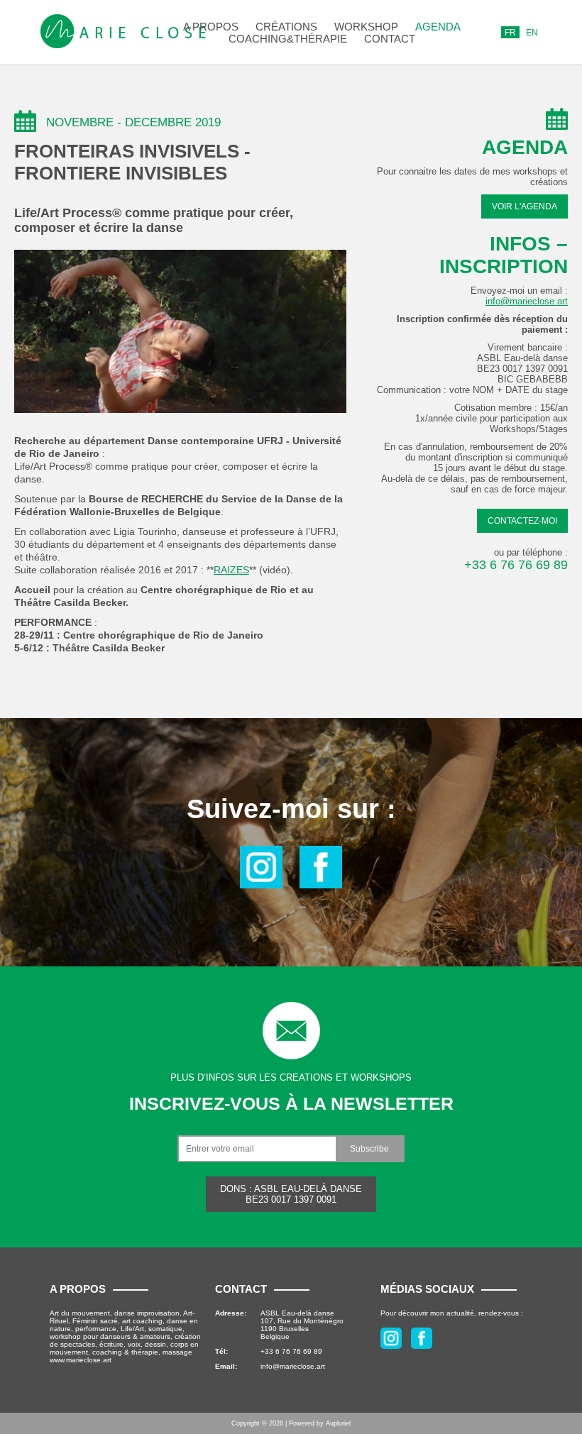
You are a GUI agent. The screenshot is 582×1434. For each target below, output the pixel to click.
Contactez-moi (522, 521)
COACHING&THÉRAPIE (288, 39)
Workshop (366, 27)
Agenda (438, 27)
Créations (286, 27)
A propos (210, 27)
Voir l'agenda (524, 206)
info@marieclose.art (526, 301)
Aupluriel (338, 1423)
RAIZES (231, 569)
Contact (389, 39)
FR (510, 33)
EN (532, 33)
